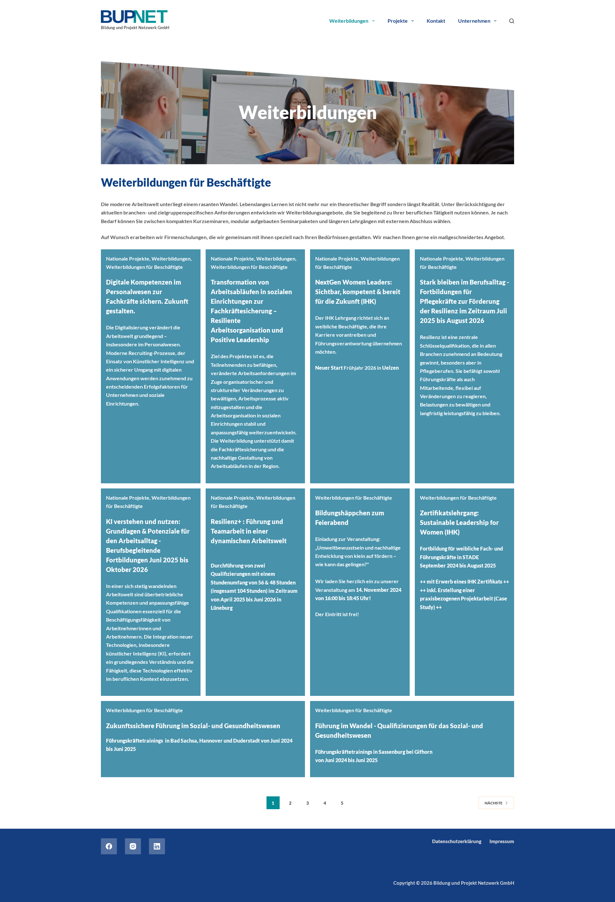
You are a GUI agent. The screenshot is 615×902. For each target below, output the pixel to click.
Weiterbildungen (348, 21)
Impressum (501, 841)
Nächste (494, 803)
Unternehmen (474, 21)
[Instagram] (133, 846)
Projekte (398, 21)
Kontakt (436, 21)
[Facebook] (109, 846)
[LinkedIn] (157, 846)
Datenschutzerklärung (456, 841)
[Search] (511, 21)
